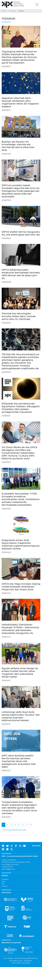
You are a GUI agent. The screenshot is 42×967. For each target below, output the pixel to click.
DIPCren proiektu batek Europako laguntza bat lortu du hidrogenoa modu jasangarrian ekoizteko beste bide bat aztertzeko (21, 191)
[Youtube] (24, 846)
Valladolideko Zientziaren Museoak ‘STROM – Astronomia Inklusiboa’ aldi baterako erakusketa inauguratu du (20, 628)
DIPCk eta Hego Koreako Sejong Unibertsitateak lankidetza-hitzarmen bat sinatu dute (21, 586)
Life (3, 884)
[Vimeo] (3, 849)
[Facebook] (16, 846)
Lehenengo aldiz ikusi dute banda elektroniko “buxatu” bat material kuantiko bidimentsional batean (21, 716)
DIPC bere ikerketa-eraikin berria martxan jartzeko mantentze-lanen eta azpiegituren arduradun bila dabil (19, 761)
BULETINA (36, 846)
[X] (11, 846)
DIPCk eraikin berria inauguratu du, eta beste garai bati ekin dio (21, 233)
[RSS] (11, 849)
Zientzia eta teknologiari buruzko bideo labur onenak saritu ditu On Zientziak (19, 316)
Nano (4, 881)
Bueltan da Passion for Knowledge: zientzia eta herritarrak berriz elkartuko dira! (18, 146)
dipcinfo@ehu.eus (8, 869)
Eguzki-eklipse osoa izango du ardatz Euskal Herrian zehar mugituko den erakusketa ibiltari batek (20, 672)
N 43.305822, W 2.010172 (10, 864)
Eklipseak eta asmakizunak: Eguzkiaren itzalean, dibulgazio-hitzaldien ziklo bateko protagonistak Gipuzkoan (21, 407)
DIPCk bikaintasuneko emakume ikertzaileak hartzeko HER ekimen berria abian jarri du (21, 274)
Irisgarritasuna (16, 961)
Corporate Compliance (21, 963)
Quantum (5, 879)
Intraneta (28, 961)
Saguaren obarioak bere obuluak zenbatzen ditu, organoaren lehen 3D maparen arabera (20, 102)
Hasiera (4, 11)
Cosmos (5, 886)
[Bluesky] (7, 846)
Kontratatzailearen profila (26, 958)
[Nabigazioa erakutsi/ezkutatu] (37, 4)
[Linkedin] (3, 846)
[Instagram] (20, 846)
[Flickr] (7, 849)
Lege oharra (8, 958)
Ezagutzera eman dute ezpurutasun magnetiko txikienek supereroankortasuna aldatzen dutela (20, 544)
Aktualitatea (12, 11)
